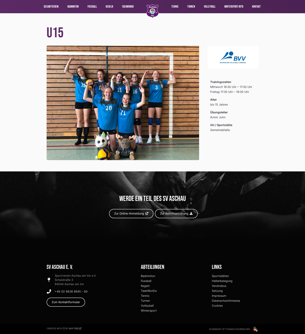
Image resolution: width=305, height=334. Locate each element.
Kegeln (145, 286)
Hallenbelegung (222, 281)
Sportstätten (220, 276)
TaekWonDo (149, 291)
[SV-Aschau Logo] (152, 11)
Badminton (148, 276)
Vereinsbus (219, 286)
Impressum (219, 295)
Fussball (146, 281)
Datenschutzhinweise (226, 300)
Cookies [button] (217, 305)
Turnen (145, 300)
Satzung (217, 291)
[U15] (123, 48)
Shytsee (74, 328)
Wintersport (149, 310)
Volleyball (147, 305)
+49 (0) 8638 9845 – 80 (71, 291)
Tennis (145, 295)
